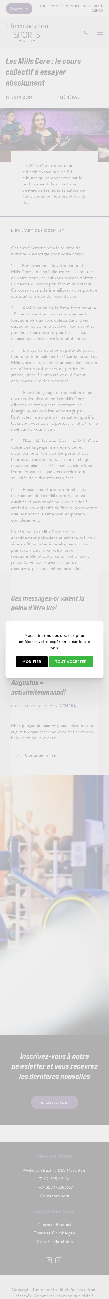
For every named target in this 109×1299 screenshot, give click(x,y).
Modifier (31, 661)
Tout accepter (71, 661)
